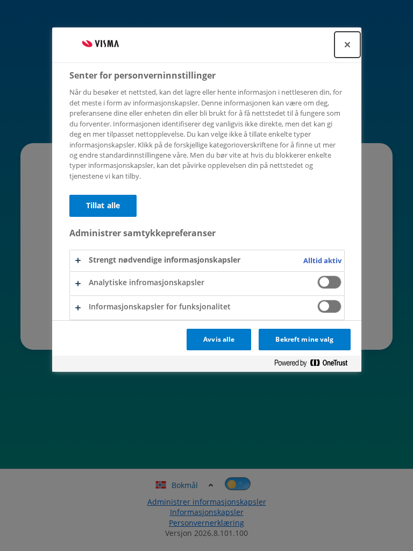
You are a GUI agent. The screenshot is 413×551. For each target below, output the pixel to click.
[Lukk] (347, 44)
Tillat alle (103, 205)
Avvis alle (218, 339)
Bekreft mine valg (304, 339)
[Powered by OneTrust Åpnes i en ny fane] (315, 363)
